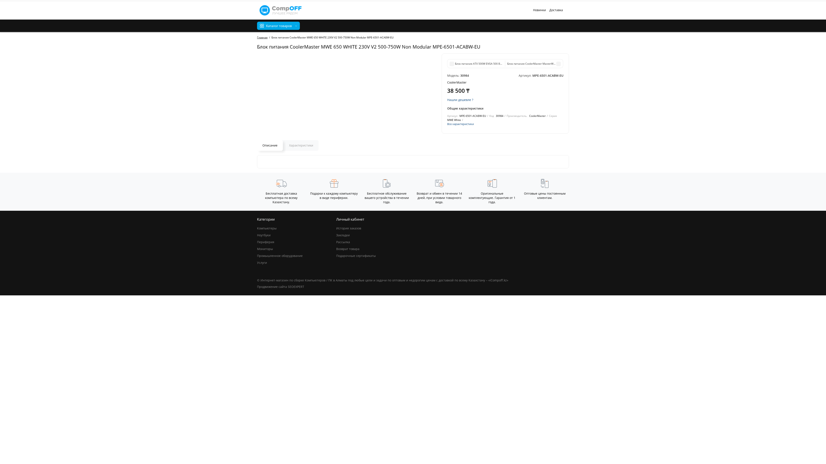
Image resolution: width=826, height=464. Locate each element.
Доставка (556, 10)
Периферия (265, 242)
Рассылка (343, 242)
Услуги (262, 263)
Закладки (343, 235)
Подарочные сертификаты (356, 256)
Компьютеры (267, 228)
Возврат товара (347, 249)
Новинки (539, 10)
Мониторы (265, 249)
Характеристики (301, 145)
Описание (269, 145)
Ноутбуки (264, 235)
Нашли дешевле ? (460, 100)
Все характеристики (460, 124)
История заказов (348, 228)
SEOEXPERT (296, 287)
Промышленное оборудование (280, 256)
